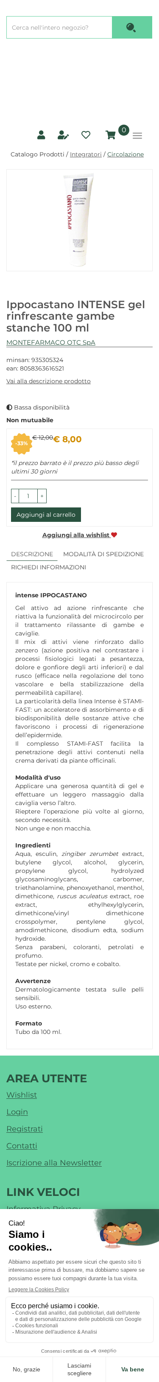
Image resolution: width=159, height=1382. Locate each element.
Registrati (24, 1129)
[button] (15, 496)
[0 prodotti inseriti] (109, 135)
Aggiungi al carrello (46, 514)
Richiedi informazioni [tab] (48, 567)
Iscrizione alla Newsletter (54, 1162)
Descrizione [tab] (32, 554)
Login (17, 1112)
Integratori (86, 154)
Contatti (21, 1146)
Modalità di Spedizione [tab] (103, 554)
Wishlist (21, 1095)
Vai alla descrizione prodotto (48, 381)
